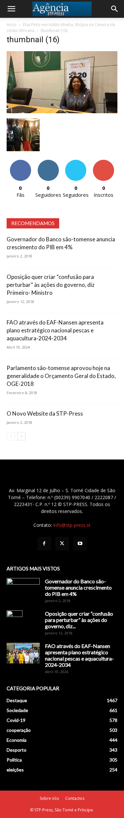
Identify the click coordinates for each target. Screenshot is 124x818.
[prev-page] (11, 436)
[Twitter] (62, 543)
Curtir (20, 162)
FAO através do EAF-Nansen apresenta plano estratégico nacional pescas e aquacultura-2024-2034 (55, 330)
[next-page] (21, 436)
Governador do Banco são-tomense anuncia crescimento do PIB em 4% (78, 587)
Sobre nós (49, 798)
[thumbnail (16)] (62, 111)
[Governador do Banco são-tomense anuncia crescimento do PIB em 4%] (23, 589)
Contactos (74, 798)
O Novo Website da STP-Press (45, 413)
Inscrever (103, 162)
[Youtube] (80, 543)
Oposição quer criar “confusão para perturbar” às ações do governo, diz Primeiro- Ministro (51, 284)
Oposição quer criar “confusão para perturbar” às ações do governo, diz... (79, 619)
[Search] (114, 9)
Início (12, 24)
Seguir (48, 162)
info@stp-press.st (72, 525)
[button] (11, 9)
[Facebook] (44, 543)
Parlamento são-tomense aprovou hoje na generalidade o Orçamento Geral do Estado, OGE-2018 (61, 375)
